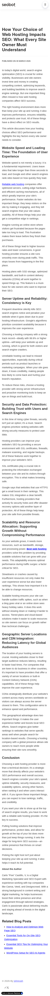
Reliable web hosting (13, 184)
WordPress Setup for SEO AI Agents (25, 953)
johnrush (18, 981)
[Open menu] (45, 4)
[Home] (9, 5)
